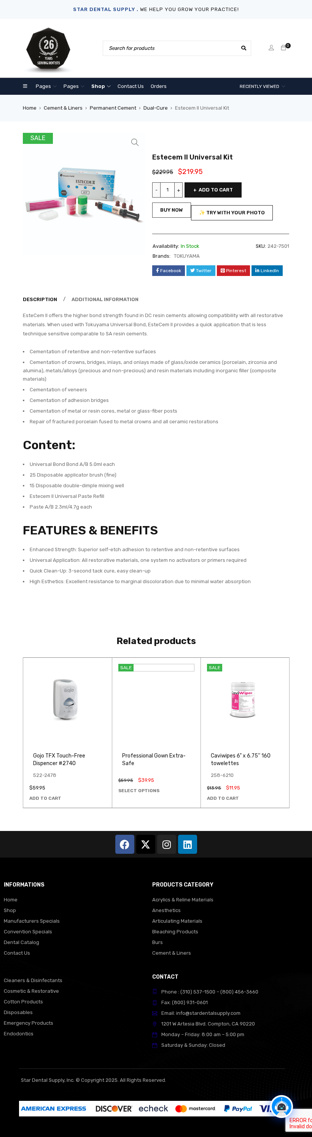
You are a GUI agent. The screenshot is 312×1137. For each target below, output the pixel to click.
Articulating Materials (177, 921)
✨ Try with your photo (232, 212)
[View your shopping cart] (283, 48)
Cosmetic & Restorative (31, 991)
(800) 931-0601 (190, 1002)
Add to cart (216, 190)
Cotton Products (23, 1002)
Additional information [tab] (105, 299)
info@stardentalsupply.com (208, 1013)
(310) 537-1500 (197, 992)
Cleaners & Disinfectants (33, 980)
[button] (135, 142)
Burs (157, 942)
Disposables (18, 1012)
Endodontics (18, 1034)
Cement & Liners (63, 108)
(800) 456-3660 (239, 992)
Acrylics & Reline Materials (182, 900)
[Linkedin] (187, 844)
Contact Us (17, 953)
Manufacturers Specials (32, 921)
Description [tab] (40, 299)
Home (30, 108)
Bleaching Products (175, 931)
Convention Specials (28, 931)
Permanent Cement (113, 108)
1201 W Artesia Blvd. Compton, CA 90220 (208, 1024)
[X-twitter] (145, 844)
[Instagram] (166, 844)
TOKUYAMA (187, 256)
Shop (10, 910)
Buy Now (171, 210)
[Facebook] (124, 844)
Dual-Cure (155, 108)
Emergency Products (28, 1023)
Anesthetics (166, 910)
